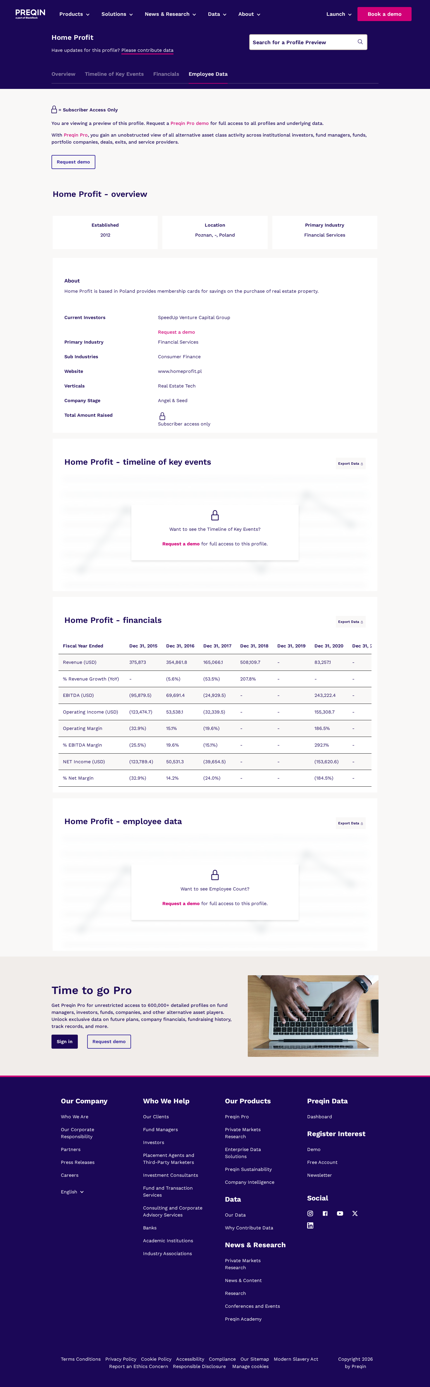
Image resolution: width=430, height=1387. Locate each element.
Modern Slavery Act (296, 1359)
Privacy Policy (120, 1359)
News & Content (243, 1280)
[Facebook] (325, 1216)
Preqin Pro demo (190, 123)
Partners (70, 1149)
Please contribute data (147, 50)
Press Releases (77, 1162)
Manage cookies (250, 1366)
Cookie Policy (156, 1359)
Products (71, 14)
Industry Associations (167, 1253)
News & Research (167, 14)
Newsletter (319, 1175)
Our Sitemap (254, 1359)
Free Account (322, 1162)
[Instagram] (310, 1216)
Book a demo (385, 14)
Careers (69, 1175)
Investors (153, 1142)
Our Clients (156, 1116)
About (246, 14)
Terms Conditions (81, 1359)
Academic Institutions (168, 1240)
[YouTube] (340, 1216)
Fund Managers (160, 1129)
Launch (335, 14)
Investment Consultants (170, 1175)
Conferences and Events (252, 1306)
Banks (149, 1228)
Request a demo (176, 332)
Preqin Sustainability (248, 1169)
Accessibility (190, 1359)
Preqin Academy (243, 1319)
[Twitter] (355, 1216)
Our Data (235, 1215)
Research (235, 1293)
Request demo (73, 162)
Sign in (65, 1041)
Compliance (222, 1359)
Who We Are (74, 1116)
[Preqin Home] (30, 14)
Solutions (114, 14)
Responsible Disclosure (199, 1366)
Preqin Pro (75, 135)
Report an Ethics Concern (138, 1366)
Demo (314, 1149)
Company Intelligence (249, 1182)
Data (214, 14)
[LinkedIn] (310, 1228)
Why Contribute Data (249, 1228)
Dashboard (319, 1116)
